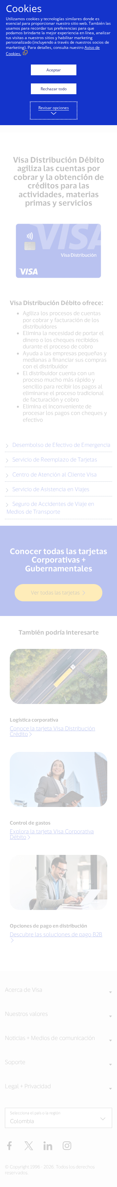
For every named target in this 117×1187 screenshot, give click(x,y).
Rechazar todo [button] (54, 89)
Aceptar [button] (53, 70)
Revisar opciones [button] (53, 107)
